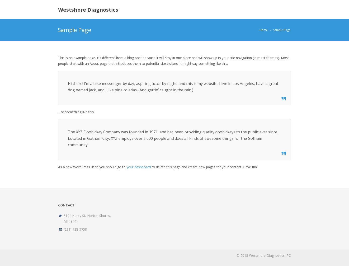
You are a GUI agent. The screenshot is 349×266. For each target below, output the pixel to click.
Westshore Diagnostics (88, 9)
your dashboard (139, 167)
